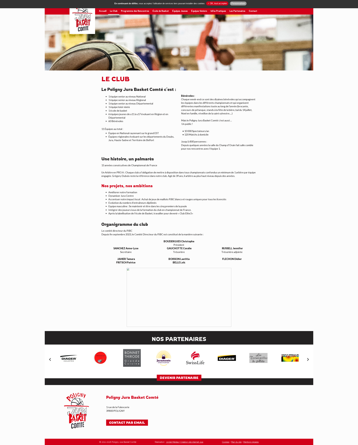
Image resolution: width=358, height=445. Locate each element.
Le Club (113, 11)
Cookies (225, 442)
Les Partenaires (237, 11)
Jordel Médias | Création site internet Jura (184, 442)
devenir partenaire (179, 378)
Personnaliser (238, 3)
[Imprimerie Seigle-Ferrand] (290, 358)
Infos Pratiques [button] (218, 11)
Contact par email (127, 422)
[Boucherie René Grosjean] (100, 358)
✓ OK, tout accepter (217, 3)
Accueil (102, 11)
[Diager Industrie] (69, 358)
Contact (253, 11)
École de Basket (161, 11)
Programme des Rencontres (135, 11)
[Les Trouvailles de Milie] (258, 358)
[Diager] (227, 358)
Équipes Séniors (199, 11)
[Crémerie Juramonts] (164, 358)
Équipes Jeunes (180, 11)
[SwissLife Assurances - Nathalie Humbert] (195, 358)
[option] (69, 358)
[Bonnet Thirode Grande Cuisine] (132, 358)
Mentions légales (251, 442)
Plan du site (236, 442)
